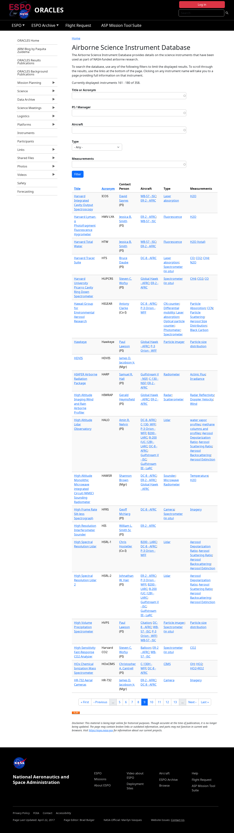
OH (192, 664)
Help (195, 773)
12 (168, 702)
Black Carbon (199, 330)
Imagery (196, 509)
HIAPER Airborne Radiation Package (85, 378)
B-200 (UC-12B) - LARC (149, 441)
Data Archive (25, 100)
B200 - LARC (149, 542)
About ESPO (102, 785)
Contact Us (177, 820)
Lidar (167, 420)
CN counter (171, 304)
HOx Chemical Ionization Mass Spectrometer (85, 668)
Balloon (146, 648)
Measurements (83, 159)
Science (22, 92)
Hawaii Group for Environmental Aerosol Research (84, 312)
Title (77, 189)
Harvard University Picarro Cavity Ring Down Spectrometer (83, 287)
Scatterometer (174, 399)
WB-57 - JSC (148, 196)
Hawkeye (80, 342)
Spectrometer (173, 334)
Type (75, 142)
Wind (193, 404)
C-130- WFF (148, 424)
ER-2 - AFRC (148, 200)
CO (192, 258)
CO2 (199, 258)
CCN (210, 308)
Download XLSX (76, 712)
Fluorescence (173, 217)
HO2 (199, 664)
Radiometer (172, 374)
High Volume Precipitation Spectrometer (83, 627)
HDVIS (78, 358)
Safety (21, 183)
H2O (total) (197, 242)
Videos (21, 176)
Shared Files (25, 159)
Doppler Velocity (201, 399)
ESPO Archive (42, 26)
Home (76, 38)
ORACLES (49, 9)
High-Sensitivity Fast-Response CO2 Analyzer (84, 652)
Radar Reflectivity (202, 395)
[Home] (21, 10)
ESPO (15, 26)
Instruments (26, 133)
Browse (164, 786)
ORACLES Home (28, 41)
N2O (193, 262)
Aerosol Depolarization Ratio (201, 437)
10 (153, 702)
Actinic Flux (197, 374)
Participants (25, 141)
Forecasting (25, 192)
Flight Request (78, 25)
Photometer (172, 330)
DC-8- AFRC (148, 420)
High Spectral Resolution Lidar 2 (85, 580)
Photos (21, 167)
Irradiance (197, 379)
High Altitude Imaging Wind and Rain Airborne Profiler (83, 403)
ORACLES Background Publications (32, 72)
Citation (146, 623)
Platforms (23, 125)
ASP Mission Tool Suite (121, 25)
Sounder (170, 476)
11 (160, 702)
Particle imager (174, 342)
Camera (169, 509)
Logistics (22, 117)
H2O (193, 196)
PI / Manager (81, 107)
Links (20, 151)
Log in (202, 5)
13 (176, 702)
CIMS (167, 664)
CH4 (206, 258)
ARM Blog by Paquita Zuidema (31, 50)
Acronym (108, 189)
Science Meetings (28, 109)
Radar (168, 395)
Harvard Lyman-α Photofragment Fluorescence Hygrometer (85, 225)
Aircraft (77, 124)
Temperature (199, 476)
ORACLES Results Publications (29, 61)
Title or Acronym (84, 90)
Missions (100, 779)
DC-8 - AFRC (148, 258)
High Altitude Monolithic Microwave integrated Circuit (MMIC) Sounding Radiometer (84, 489)
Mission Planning (28, 84)
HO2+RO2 (197, 668)
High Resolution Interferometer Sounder (85, 530)
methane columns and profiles (202, 428)
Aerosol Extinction (202, 459)
